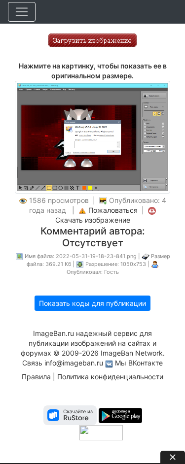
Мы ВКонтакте (139, 363)
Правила (36, 376)
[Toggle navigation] (22, 12)
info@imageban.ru (73, 363)
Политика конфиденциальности (110, 376)
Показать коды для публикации (92, 303)
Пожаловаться (113, 210)
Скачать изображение (92, 220)
